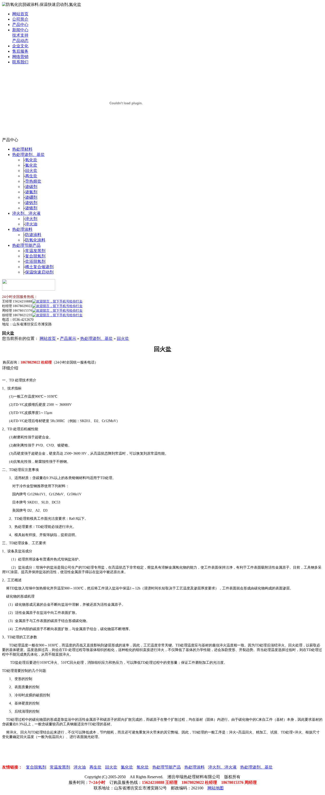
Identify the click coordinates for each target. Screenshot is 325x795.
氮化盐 (31, 165)
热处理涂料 (22, 229)
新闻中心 (20, 30)
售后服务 (20, 51)
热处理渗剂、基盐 (28, 154)
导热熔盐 (33, 181)
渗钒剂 (31, 202)
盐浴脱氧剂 (35, 261)
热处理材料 (22, 149)
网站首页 (20, 14)
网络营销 (20, 56)
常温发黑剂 (35, 251)
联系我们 (20, 62)
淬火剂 (31, 218)
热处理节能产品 (26, 245)
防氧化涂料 (35, 240)
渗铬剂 (31, 208)
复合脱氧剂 (35, 256)
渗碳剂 (31, 186)
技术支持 (20, 35)
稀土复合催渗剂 (39, 267)
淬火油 (31, 224)
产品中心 (20, 24)
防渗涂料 (33, 235)
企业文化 (20, 46)
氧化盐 (31, 160)
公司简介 (20, 19)
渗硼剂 (31, 197)
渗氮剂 (31, 192)
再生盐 (31, 176)
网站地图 (215, 788)
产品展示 (68, 338)
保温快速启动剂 (39, 272)
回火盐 (31, 170)
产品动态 (20, 40)
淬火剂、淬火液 (26, 213)
